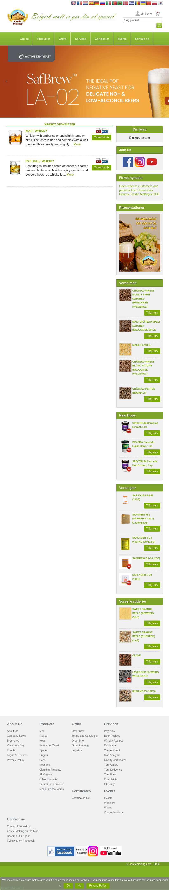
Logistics (77, 750)
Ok (68, 885)
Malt (42, 731)
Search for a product (51, 784)
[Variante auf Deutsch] (96, 3)
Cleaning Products (50, 769)
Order (76, 724)
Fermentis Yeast (49, 745)
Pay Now (109, 731)
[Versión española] (91, 3)
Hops (42, 740)
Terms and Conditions (85, 735)
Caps (42, 760)
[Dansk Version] (125, 3)
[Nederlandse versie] (85, 3)
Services (80, 38)
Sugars (43, 755)
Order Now (78, 731)
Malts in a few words (51, 789)
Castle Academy (114, 812)
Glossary (109, 784)
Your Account (112, 750)
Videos (108, 807)
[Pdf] (98, 130)
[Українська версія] (143, 3)
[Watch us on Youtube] (110, 847)
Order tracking (80, 745)
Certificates (81, 791)
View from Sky (16, 745)
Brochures (13, 740)
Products (46, 724)
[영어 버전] (160, 3)
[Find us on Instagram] (87, 847)
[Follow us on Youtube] (151, 158)
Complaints (110, 779)
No (79, 885)
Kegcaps (44, 764)
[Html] (105, 130)
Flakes (43, 735)
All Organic (46, 774)
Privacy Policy (15, 760)
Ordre (62, 38)
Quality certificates (115, 760)
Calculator (110, 745)
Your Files (110, 774)
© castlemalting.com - (143, 864)
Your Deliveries (113, 769)
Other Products (48, 779)
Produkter (43, 38)
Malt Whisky (36, 131)
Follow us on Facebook (21, 840)
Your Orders (111, 764)
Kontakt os (142, 38)
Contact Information (19, 826)
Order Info (78, 740)
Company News (16, 735)
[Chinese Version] (148, 3)
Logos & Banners (17, 755)
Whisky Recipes (113, 740)
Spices (43, 750)
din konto (146, 13)
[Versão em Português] (114, 3)
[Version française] (79, 3)
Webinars (109, 802)
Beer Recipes (112, 735)
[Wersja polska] (154, 3)
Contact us (16, 819)
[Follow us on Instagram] (139, 158)
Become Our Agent (18, 836)
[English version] (73, 3)
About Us (14, 724)
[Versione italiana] (108, 3)
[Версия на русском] (102, 3)
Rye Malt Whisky (40, 161)
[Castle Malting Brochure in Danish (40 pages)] (139, 216)
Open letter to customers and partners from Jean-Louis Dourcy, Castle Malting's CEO (139, 190)
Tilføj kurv (152, 312)
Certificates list (81, 797)
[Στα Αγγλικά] (131, 3)
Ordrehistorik (101, 137)
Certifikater (102, 38)
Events (122, 38)
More (77, 144)
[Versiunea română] (137, 3)
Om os (24, 38)
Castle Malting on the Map (22, 831)
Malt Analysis (112, 755)
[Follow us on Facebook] (127, 158)
